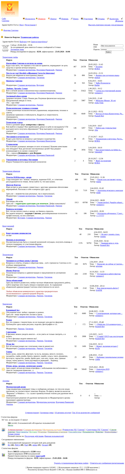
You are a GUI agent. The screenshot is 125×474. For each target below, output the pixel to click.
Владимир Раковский (45, 70)
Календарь (114, 19)
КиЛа (97, 348)
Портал (53, 19)
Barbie (97, 85)
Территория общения (11, 171)
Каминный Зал (12, 310)
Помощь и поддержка (15, 240)
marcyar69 (40, 456)
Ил (9, 445)
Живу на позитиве (103, 161)
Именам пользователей (54, 436)
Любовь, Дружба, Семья (17, 88)
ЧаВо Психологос (103, 83)
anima (34, 445)
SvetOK (99, 290)
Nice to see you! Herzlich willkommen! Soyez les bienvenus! (30, 73)
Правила (41, 19)
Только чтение (14, 434)
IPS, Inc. (61, 470)
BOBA (97, 69)
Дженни (58, 70)
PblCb (17, 445)
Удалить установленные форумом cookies (71, 463)
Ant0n (97, 359)
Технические (7, 255)
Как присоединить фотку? (108, 288)
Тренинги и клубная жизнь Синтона (22, 261)
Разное (9, 320)
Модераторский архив (16, 387)
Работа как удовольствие (106, 128)
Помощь (64, 19)
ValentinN (98, 152)
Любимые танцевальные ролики (109, 357)
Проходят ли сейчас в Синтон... (110, 264)
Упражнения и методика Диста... (109, 139)
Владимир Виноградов (46, 141)
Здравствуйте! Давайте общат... (110, 202)
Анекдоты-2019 (102, 369)
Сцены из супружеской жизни (108, 91)
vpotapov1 (98, 93)
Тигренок (40, 78)
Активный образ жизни (16, 96)
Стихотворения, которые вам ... (109, 313)
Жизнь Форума (13, 271)
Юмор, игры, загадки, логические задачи (24, 366)
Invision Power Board (46, 470)
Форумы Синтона (10, 30)
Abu (96, 130)
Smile (98, 193)
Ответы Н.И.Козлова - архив (18, 177)
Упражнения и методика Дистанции (22, 160)
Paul (26, 445)
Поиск (75, 19)
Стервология (12, 144)
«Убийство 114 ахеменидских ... (109, 324)
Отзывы (101, 19)
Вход (22, 25)
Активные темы (17, 49)
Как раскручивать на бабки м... (109, 150)
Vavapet (45, 445)
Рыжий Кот (99, 116)
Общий (9, 199)
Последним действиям (34, 436)
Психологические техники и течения (22, 108)
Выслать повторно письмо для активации (105, 25)
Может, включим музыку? (107, 346)
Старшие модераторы (27, 70)
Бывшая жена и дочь (109, 243)
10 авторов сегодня (63, 413)
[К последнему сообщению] (94, 67)
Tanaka (103, 236)
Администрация (32, 413)
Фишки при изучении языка (107, 75)
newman (99, 266)
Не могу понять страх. (110, 234)
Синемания (11, 332)
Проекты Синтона (14, 81)
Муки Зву (10, 344)
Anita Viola (98, 103)
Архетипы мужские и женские (110, 190)
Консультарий (8, 226)
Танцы (9, 352)
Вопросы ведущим (14, 209)
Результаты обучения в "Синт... (110, 213)
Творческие (7, 304)
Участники (88, 19)
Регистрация (30, 25)
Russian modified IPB (75, 470)
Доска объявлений (14, 280)
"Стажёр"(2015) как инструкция (109, 336)
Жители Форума (13, 185)
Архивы (5, 381)
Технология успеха (14, 122)
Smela (98, 182)
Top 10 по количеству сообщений (86, 413)
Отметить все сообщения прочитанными (107, 463)
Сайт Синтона (5, 20)
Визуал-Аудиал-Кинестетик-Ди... (109, 114)
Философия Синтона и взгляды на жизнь (24, 63)
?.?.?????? (100, 216)
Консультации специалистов (18, 233)
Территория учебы (10, 57)
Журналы (119, 21)
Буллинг (99, 67)
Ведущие (40, 85)
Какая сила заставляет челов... (109, 179)
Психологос (30, 19)
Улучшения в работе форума (109, 274)
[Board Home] (10, 16)
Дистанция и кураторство (17, 137)
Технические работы (30, 37)
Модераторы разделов (45, 402)
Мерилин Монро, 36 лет (106, 100)
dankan (97, 78)
